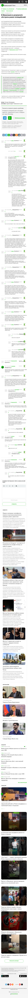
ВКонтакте (5, 90)
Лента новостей (9, 10)
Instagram (22, 88)
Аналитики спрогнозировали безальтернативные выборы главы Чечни (12, 668)
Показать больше (14, 960)
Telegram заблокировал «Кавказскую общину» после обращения (11, 933)
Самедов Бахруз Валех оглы (10, 739)
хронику (13, 71)
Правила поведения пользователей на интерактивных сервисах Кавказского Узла (14, 989)
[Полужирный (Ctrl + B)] (4, 486)
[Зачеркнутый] (12, 486)
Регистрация (14, 500)
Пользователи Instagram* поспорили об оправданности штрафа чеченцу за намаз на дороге (14, 544)
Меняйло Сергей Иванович (10, 720)
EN (4, 1)
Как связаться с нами (12, 973)
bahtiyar (12, 436)
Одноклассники (13, 90)
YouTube (21, 91)
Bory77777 (17, 156)
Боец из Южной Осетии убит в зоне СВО (12, 774)
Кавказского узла (13, 49)
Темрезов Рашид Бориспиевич (11, 702)
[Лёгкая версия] (7, 1)
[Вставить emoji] (16, 486)
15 (11, 375)
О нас (2, 973)
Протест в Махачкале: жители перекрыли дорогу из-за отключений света (12, 882)
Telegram (15, 83)
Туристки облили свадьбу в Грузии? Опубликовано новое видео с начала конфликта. (11, 908)
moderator (13, 366)
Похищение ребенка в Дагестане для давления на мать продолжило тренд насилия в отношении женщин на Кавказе (13, 582)
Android (19, 77)
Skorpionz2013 (14, 360)
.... (11, 209)
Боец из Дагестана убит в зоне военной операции (12, 762)
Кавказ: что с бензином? (8, 8)
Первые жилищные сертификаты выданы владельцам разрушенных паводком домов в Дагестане (12, 514)
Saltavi (12, 140)
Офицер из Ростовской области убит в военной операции (12, 755)
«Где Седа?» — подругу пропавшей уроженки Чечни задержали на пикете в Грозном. (14, 858)
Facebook (17, 88)
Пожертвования (23, 973)
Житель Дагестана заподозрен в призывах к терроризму (13, 779)
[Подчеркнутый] (9, 486)
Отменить (14, 504)
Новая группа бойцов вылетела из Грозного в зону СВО (13, 749)
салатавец (17, 389)
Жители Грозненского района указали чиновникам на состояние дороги (13, 614)
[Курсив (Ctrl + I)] (6, 486)
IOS (22, 77)
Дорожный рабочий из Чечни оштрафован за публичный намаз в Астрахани (13, 804)
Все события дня (22, 782)
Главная (3, 10)
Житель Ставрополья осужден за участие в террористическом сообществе (12, 642)
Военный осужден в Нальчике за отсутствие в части (13, 768)
